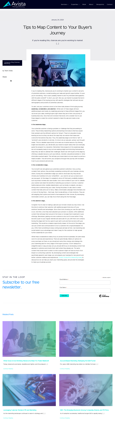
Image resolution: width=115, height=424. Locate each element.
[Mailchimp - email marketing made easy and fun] (104, 297)
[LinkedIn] (11, 81)
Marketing (7, 63)
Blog (12, 62)
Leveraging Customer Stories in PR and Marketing (19, 410)
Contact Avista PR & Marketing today (70, 257)
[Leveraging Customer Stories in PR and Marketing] (29, 390)
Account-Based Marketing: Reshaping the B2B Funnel (77, 361)
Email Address (64, 279)
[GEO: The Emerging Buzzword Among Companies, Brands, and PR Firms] (85, 390)
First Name (63, 287)
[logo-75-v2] (14, 2)
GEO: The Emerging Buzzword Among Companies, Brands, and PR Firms (84, 410)
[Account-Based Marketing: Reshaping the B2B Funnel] (85, 339)
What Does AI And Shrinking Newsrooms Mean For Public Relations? (26, 361)
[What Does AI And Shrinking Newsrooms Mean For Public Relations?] (29, 339)
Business (17, 62)
